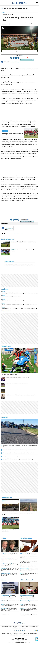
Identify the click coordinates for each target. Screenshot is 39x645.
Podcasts (24, 626)
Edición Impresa (10, 233)
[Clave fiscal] (36, 640)
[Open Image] (3, 28)
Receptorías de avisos (18, 633)
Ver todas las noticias (5, 310)
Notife (20, 628)
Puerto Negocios (15, 628)
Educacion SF (24, 628)
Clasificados (15, 626)
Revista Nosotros (9, 626)
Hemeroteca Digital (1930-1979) (8, 633)
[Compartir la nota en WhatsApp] (16, 58)
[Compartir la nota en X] (13, 58)
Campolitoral (3, 626)
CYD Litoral (20, 626)
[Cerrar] (32, 59)
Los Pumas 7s (19, 233)
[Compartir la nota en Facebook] (11, 58)
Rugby (15, 233)
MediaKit (27, 635)
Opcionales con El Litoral (20, 635)
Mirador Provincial (29, 626)
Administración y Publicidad (28, 633)
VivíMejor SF (35, 626)
